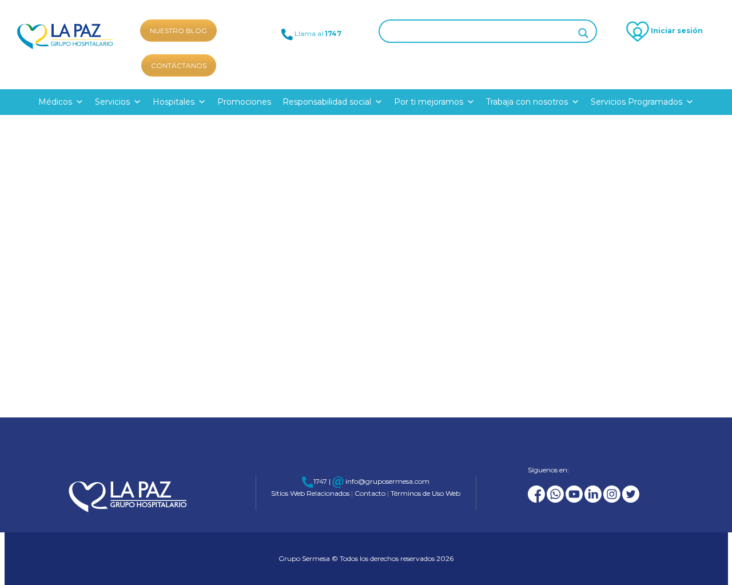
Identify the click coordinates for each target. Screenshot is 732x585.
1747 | (322, 481)
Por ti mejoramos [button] (428, 102)
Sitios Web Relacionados (311, 493)
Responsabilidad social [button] (327, 102)
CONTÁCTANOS (178, 65)
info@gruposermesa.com (386, 481)
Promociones (244, 102)
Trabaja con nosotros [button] (527, 102)
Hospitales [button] (173, 102)
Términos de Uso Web (424, 493)
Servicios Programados (636, 102)
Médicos (55, 102)
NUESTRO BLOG (178, 30)
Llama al (317, 33)
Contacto (371, 493)
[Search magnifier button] (583, 33)
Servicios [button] (112, 102)
